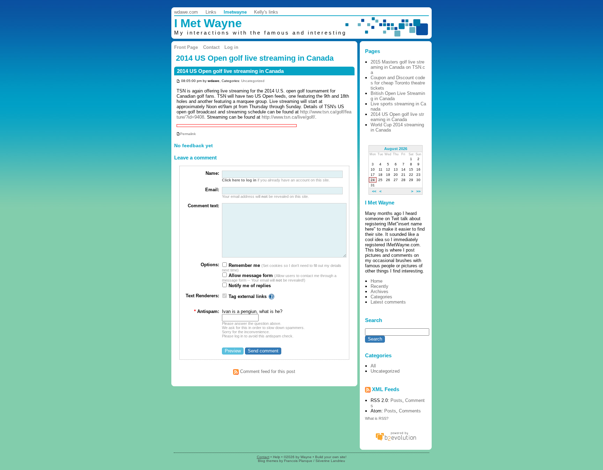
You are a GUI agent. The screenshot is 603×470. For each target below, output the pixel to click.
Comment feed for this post (267, 371)
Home (376, 281)
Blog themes (268, 461)
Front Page (186, 47)
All (373, 365)
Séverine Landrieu (330, 461)
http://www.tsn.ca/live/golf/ (288, 117)
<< (374, 191)
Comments (410, 410)
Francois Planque (298, 461)
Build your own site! (331, 457)
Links (211, 12)
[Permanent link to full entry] (178, 81)
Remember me (243, 265)
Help (276, 457)
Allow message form (250, 275)
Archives (379, 291)
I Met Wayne (208, 23)
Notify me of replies (249, 285)
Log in (231, 47)
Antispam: (206, 311)
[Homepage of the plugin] (271, 296)
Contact (211, 47)
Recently (379, 286)
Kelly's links (266, 12)
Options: (210, 264)
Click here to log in (239, 180)
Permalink (188, 134)
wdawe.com (186, 12)
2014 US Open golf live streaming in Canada (230, 71)
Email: (212, 189)
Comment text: (203, 205)
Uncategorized (253, 81)
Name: (212, 173)
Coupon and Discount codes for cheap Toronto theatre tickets (398, 83)
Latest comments (388, 302)
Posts (396, 400)
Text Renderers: (202, 295)
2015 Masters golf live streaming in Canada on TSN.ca (398, 67)
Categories (381, 296)
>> (418, 191)
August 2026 (395, 149)
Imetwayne (235, 12)
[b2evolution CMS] (396, 440)
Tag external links (248, 296)
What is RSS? (376, 418)
